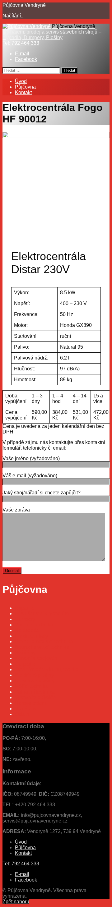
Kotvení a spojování (36, 658)
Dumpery (25, 619)
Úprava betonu (31, 703)
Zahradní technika (35, 691)
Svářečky (25, 652)
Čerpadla (25, 664)
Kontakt (23, 92)
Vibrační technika (34, 624)
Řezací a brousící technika (44, 641)
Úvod (21, 81)
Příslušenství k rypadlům (42, 613)
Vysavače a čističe (35, 697)
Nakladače (27, 630)
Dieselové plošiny (34, 680)
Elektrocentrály (31, 636)
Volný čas (25, 708)
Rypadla (24, 608)
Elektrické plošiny (34, 675)
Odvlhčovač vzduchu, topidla (46, 669)
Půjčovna (25, 86)
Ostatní (22, 714)
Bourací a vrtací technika (42, 647)
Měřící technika (31, 686)
